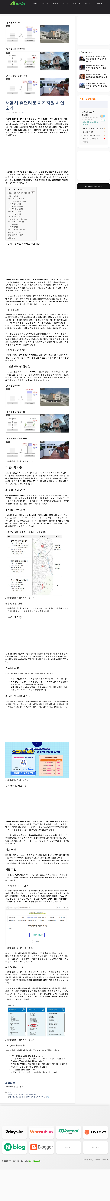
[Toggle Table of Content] (32, 190)
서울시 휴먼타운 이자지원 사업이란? (21, 193)
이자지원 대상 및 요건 (16, 198)
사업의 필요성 (13, 196)
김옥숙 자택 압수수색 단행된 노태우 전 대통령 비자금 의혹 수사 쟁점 (96, 58)
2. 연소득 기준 (16, 204)
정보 (44, 3)
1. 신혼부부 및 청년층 (19, 201)
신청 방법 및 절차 (14, 211)
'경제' (9, 1092)
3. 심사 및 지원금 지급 (19, 219)
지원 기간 (15, 227)
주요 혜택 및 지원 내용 (16, 221)
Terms (97, 1160)
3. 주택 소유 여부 (17, 206)
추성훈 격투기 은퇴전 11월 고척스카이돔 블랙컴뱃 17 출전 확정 (96, 67)
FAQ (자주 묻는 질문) (15, 235)
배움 (64, 3)
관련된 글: (11, 238)
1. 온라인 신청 (16, 214)
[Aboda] (17, 3)
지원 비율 (15, 224)
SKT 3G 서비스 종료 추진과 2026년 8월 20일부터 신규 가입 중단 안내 (96, 85)
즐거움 (75, 3)
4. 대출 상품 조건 (17, 209)
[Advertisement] (37, 154)
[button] (102, 10)
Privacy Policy (88, 1160)
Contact (105, 1160)
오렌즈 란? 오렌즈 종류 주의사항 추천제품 (22, 1094)
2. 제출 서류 (16, 217)
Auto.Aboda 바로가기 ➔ (93, 186)
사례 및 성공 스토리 (15, 232)
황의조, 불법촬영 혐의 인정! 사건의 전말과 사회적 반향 (28, 1097)
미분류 (97, 3)
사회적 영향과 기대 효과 (17, 229)
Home (35, 3)
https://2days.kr (34, 1161)
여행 (86, 3)
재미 (54, 3)
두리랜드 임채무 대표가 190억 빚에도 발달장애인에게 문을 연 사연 (96, 76)
